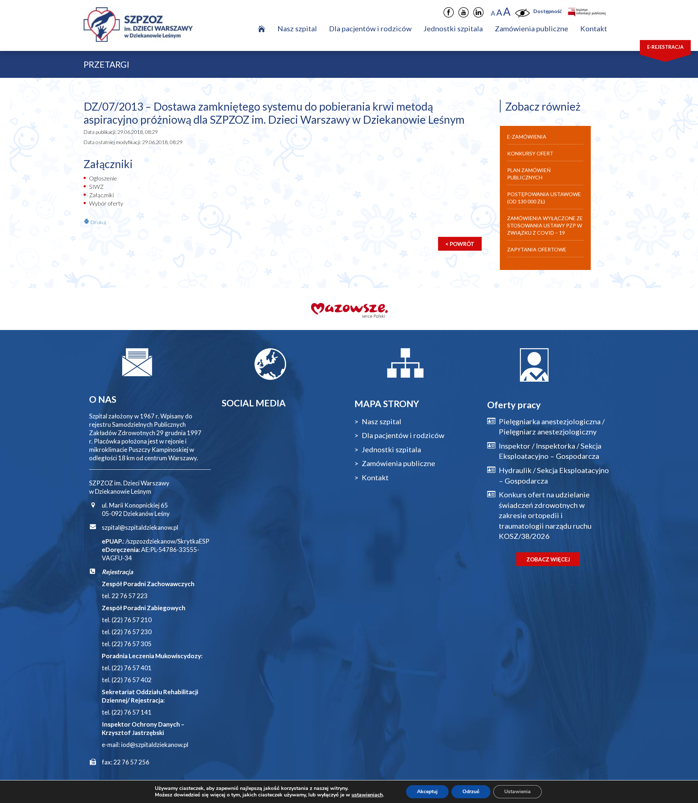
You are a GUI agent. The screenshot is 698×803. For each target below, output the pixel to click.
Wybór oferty (106, 203)
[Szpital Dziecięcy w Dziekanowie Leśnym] (147, 21)
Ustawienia (517, 791)
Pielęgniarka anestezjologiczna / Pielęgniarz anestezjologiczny (552, 426)
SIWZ (96, 186)
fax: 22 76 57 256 (125, 762)
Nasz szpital (297, 28)
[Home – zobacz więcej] (261, 28)
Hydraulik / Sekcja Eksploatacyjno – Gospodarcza (554, 475)
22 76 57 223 (130, 596)
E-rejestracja (665, 47)
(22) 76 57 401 (132, 668)
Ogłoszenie (103, 178)
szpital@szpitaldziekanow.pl (140, 527)
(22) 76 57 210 (132, 620)
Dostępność (547, 11)
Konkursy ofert (530, 153)
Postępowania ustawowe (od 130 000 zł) (544, 197)
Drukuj (97, 222)
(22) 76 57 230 (132, 632)
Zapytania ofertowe (536, 249)
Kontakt (593, 28)
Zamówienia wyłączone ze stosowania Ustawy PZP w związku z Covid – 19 (545, 225)
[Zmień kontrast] (522, 11)
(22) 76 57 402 (132, 680)
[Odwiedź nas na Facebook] (449, 12)
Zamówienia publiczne (531, 28)
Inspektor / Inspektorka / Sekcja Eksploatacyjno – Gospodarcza (550, 451)
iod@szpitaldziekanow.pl (154, 744)
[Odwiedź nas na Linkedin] (478, 12)
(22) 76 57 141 (132, 712)
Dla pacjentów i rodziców (370, 28)
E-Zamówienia (526, 137)
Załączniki (101, 194)
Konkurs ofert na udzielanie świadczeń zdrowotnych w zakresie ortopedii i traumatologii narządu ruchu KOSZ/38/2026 (545, 515)
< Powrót (459, 243)
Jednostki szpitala (453, 28)
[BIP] (586, 11)
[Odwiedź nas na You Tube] (463, 12)
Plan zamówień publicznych (529, 173)
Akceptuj (427, 791)
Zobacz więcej (548, 559)
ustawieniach (367, 795)
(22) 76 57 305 (132, 644)
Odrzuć (471, 791)
